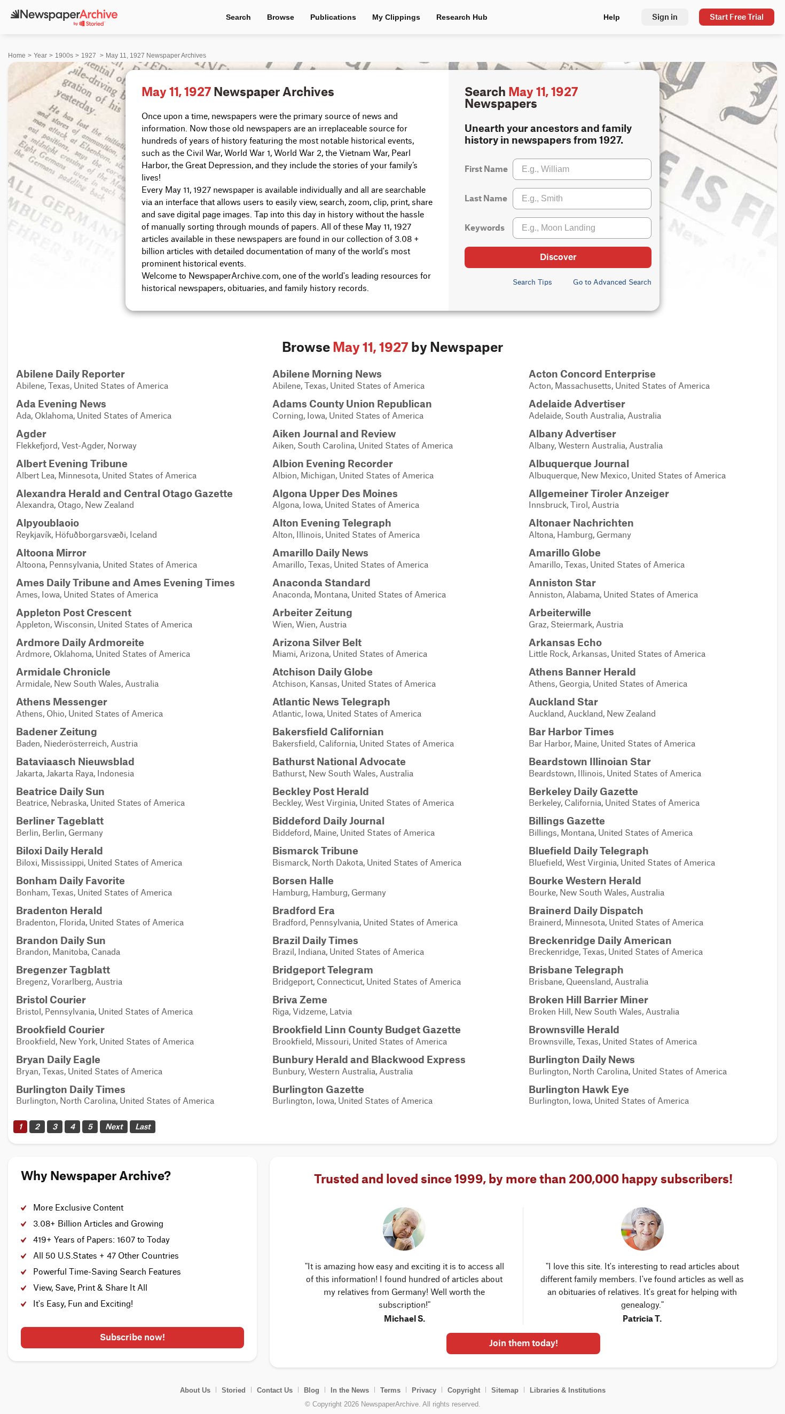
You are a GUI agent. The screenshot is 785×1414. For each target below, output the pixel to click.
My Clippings (396, 17)
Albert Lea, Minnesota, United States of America (106, 469)
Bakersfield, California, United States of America (363, 737)
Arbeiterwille (560, 612)
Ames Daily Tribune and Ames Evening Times (125, 582)
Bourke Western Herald (585, 880)
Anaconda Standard (321, 582)
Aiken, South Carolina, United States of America (362, 439)
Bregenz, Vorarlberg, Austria (69, 975)
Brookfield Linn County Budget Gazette (366, 1029)
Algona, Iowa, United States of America (345, 499)
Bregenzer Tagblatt (63, 970)
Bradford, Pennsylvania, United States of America (365, 916)
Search (238, 17)
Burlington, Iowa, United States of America (352, 1094)
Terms (390, 1390)
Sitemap (505, 1390)
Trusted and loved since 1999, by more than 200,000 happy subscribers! (523, 1179)
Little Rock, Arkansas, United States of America (617, 648)
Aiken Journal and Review (334, 433)
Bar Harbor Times (571, 731)
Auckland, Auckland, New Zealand (592, 707)
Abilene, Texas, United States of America (92, 379)
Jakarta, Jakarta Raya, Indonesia (75, 767)
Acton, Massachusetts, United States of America (619, 379)
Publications (333, 17)
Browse (280, 17)
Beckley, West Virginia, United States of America (363, 796)
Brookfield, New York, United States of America (105, 1035)
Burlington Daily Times (70, 1089)
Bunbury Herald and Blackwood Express (369, 1059)
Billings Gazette (567, 821)
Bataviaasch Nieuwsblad (75, 761)
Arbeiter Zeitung (312, 612)
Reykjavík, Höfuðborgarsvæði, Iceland (86, 528)
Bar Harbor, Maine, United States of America (612, 737)
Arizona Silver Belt (317, 642)
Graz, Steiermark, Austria (576, 618)
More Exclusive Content (78, 1208)
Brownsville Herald (574, 1029)
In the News (350, 1390)
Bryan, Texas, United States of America (89, 1065)
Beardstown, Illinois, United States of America (615, 767)
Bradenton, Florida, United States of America (100, 916)
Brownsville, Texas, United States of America (613, 1035)
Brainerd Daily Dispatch (586, 910)
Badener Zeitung (56, 731)
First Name (486, 169)
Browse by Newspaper (392, 347)
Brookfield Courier (60, 1029)
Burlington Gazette (318, 1089)
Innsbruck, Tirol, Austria (599, 499)
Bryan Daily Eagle (58, 1059)
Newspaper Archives (238, 92)
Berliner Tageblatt (60, 821)
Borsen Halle (303, 880)
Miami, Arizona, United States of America (349, 648)
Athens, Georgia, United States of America (608, 677)
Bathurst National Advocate (339, 761)
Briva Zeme (299, 999)
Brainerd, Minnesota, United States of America (616, 916)
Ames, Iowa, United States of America (125, 588)
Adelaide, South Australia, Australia (595, 409)
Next (113, 1126)
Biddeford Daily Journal (328, 821)
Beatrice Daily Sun (60, 791)
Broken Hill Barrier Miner (588, 999)
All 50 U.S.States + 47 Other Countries (106, 1256)
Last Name (486, 198)
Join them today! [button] (523, 1343)
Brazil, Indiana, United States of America (348, 945)
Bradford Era (303, 910)
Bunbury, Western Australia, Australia (369, 1065)
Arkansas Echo (565, 642)
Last (142, 1126)
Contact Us (275, 1390)
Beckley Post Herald (320, 791)
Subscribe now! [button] (132, 1337)
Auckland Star (563, 702)
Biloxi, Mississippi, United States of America (99, 856)
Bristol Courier (51, 999)
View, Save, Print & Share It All (90, 1288)
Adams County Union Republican (352, 404)
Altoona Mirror (51, 553)
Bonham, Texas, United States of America (94, 886)
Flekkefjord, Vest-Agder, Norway (76, 439)
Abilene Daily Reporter (70, 374)
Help (611, 17)
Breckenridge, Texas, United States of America (616, 945)
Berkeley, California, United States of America (614, 796)
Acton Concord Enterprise (592, 374)
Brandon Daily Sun (61, 940)
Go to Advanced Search (612, 282)
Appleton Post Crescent (73, 612)
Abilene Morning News (327, 374)
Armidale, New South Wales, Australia (87, 677)
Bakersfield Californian (328, 731)
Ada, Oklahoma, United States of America (93, 409)
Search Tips (532, 282)
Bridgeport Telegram (322, 970)
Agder (31, 433)
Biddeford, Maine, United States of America (353, 826)
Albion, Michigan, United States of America (353, 469)
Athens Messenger (61, 702)
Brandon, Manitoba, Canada (68, 945)
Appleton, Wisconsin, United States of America (104, 618)
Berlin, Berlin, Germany (60, 826)
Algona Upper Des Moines (335, 493)
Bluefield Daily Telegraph (589, 851)
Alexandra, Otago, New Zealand (124, 499)
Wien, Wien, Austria (312, 618)
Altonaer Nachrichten (581, 523)
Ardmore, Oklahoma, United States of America (103, 648)
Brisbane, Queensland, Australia (588, 975)
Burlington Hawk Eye (579, 1089)
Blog (311, 1390)
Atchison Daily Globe (322, 672)
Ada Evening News (61, 404)
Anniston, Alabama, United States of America (613, 588)
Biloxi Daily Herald (59, 851)
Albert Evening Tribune (72, 463)
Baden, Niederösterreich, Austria (77, 737)
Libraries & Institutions (568, 1390)
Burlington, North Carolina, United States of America (628, 1065)
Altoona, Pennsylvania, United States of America (106, 558)
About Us (195, 1390)
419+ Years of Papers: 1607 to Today (101, 1240)
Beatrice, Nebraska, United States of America (100, 796)
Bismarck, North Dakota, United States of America (366, 856)
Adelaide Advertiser (577, 404)
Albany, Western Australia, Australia (596, 439)
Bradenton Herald (59, 910)
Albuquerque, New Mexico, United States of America (627, 469)
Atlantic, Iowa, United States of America (346, 707)
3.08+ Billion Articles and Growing (98, 1224)
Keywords (485, 228)
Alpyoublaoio (47, 523)
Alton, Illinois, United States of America (346, 528)
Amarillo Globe (565, 553)
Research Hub (462, 17)
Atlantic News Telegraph (331, 702)
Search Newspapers (521, 97)
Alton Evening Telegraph (331, 523)
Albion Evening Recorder (332, 463)
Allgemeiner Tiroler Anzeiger (599, 493)
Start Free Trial (737, 16)
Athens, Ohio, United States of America (89, 707)
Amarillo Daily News (320, 553)
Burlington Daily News (582, 1059)
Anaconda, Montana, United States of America (359, 588)
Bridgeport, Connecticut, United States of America (366, 975)
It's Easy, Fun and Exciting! (83, 1304)
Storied (234, 1390)
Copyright (464, 1390)
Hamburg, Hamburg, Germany (329, 886)
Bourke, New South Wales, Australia (596, 886)
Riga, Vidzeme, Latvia (312, 1005)
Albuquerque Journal (579, 463)
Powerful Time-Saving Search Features (107, 1272)
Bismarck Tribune (315, 851)
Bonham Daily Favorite (70, 880)
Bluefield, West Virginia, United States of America (622, 856)
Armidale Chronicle (63, 672)
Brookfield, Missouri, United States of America (366, 1035)
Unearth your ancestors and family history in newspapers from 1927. (548, 134)
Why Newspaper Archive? (96, 1175)
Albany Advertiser (572, 433)
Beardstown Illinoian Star (590, 761)
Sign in (665, 16)
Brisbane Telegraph (576, 970)
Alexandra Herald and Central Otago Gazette (124, 493)
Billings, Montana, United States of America (611, 826)
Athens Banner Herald (582, 672)
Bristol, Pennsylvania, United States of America (104, 1005)
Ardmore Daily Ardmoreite (80, 642)
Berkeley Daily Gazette (583, 791)
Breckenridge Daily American (600, 940)
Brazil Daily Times (315, 940)
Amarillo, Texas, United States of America (350, 558)
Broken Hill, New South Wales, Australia (604, 1005)
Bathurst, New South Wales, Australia (342, 767)
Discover (558, 257)
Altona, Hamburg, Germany (581, 528)
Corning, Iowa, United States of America (352, 409)
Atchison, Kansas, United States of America (354, 677)
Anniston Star (562, 582)
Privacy (424, 1390)
